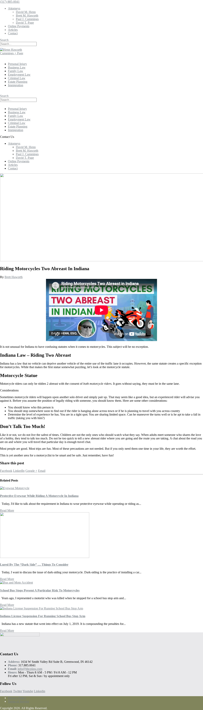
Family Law (15, 71)
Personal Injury (17, 64)
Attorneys (14, 8)
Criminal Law (16, 78)
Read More (7, 510)
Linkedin (39, 691)
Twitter (17, 691)
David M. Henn (26, 12)
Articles (13, 29)
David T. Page (25, 22)
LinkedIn (19, 470)
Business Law (17, 67)
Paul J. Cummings (27, 19)
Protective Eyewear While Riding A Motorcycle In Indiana (39, 495)
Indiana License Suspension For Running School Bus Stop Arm (42, 616)
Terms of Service (18, 701)
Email (41, 470)
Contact (13, 33)
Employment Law (19, 74)
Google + (31, 470)
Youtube (28, 691)
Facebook (6, 470)
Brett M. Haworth (27, 15)
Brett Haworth (14, 277)
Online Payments (18, 26)
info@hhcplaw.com (30, 669)
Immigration (15, 85)
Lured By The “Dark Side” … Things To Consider (34, 564)
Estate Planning (17, 81)
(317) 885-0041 (10, 1)
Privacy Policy (17, 698)
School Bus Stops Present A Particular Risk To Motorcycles (39, 590)
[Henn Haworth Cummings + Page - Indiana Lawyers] (16, 53)
